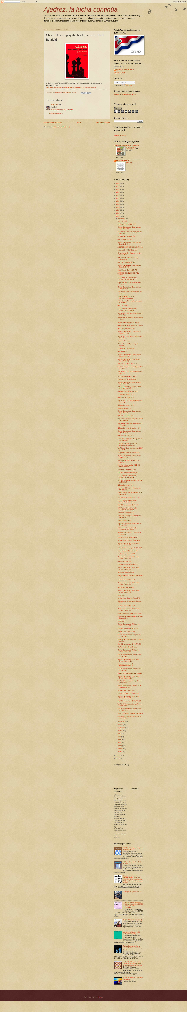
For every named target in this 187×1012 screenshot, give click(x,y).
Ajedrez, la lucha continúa (81, 9)
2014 (118, 755)
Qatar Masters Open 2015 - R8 (127, 270)
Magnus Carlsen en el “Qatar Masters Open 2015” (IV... (129, 383)
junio (119, 737)
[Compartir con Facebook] (88, 93)
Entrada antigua (103, 123)
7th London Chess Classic (126, 572)
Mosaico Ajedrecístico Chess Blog (127, 145)
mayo (120, 740)
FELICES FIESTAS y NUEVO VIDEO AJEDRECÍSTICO (129, 387)
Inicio (79, 123)
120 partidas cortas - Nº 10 (126, 394)
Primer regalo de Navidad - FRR (127, 551)
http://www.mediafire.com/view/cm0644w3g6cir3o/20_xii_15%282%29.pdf (71, 87)
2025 (118, 186)
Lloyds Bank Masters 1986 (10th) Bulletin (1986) (131, 933)
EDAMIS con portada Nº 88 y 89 (128, 473)
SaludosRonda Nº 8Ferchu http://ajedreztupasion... (126, 297)
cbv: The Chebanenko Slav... (127, 328)
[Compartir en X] (86, 93)
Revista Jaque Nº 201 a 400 (126, 606)
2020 (118, 201)
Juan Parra (54, 104)
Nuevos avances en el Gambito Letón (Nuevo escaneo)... (129, 686)
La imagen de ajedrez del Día (132, 891)
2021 (118, 198)
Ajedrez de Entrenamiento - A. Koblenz (130, 673)
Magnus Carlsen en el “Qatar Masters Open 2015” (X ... (129, 243)
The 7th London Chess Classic (127, 647)
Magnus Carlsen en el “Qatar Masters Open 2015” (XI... (129, 228)
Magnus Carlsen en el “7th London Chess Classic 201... (128, 544)
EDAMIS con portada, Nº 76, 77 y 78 (129, 644)
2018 (118, 207)
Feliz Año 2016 (122, 221)
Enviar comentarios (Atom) (61, 127)
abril (119, 743)
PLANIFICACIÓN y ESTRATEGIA (128, 693)
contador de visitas (120, 135)
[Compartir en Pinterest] (90, 93)
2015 (118, 216)
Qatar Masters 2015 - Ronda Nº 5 (128, 364)
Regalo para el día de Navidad (127, 379)
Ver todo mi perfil (119, 72)
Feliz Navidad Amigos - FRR (126, 376)
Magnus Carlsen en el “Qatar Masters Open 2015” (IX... (129, 287)
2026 (118, 183)
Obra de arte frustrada (124, 561)
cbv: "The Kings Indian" (125, 239)
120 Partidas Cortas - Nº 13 (126, 236)
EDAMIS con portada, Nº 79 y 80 (128, 629)
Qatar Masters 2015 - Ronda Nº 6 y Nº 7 (130, 325)
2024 (118, 189)
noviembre (121, 722)
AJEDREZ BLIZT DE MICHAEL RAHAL (130, 247)
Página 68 (129, 162)
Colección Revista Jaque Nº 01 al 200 (129, 613)
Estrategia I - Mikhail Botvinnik (127, 250)
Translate (129, 85)
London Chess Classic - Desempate (129, 540)
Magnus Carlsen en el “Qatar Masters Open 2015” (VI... (129, 266)
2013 (118, 758)
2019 (118, 204)
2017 (118, 210)
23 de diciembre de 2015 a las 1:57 (62, 110)
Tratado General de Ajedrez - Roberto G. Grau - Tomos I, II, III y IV (132, 947)
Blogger (100, 997)
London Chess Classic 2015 (126, 554)
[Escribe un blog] (84, 93)
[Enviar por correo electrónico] (82, 93)
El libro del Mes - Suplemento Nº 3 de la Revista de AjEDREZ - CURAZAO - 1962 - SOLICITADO (133, 905)
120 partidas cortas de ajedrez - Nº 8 (129, 428)
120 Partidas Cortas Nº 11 (126, 348)
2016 (118, 213)
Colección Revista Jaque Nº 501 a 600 (130, 548)
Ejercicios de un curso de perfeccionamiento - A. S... (127, 664)
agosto (120, 731)
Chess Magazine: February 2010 (131, 148)
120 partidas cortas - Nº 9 (126, 405)
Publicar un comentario (56, 114)
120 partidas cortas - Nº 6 (126, 485)
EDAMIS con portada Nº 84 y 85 (128, 537)
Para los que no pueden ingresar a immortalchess (133, 848)
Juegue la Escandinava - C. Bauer (128, 322)
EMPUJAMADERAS (122, 161)
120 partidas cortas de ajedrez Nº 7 (129, 453)
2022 (118, 195)
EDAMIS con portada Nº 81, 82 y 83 (129, 564)
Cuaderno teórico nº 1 (124, 408)
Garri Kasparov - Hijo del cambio (128, 391)
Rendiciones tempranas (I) (126, 512)
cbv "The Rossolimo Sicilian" (127, 262)
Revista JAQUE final (124, 520)
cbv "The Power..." (123, 305)
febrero (120, 748)
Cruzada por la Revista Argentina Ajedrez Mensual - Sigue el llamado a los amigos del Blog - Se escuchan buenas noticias (133, 879)
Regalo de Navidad (123, 341)
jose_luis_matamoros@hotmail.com (125, 94)
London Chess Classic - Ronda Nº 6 (129, 598)
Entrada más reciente (53, 123)
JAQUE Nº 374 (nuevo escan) (132, 920)
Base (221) (121, 595)
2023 (118, 192)
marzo (120, 746)
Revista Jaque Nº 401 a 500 (126, 580)
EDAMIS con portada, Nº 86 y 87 (128, 505)
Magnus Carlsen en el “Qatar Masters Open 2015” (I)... (129, 456)
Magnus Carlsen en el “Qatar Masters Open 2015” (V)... (129, 360)
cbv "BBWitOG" (122, 351)
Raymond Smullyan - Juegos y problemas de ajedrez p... (127, 444)
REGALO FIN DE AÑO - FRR (127, 224)
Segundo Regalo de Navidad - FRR (128, 497)
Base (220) (121, 621)
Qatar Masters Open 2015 (126, 397)
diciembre (121, 218)
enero (120, 752)
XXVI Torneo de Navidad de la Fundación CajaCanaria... (127, 278)
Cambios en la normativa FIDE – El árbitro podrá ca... (129, 465)
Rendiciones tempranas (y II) (127, 470)
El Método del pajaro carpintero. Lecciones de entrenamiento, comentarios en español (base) (133, 963)
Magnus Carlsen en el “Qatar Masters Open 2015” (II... (129, 412)
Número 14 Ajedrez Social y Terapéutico (130, 713)
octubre (120, 725)
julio (119, 734)
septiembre (121, 728)
